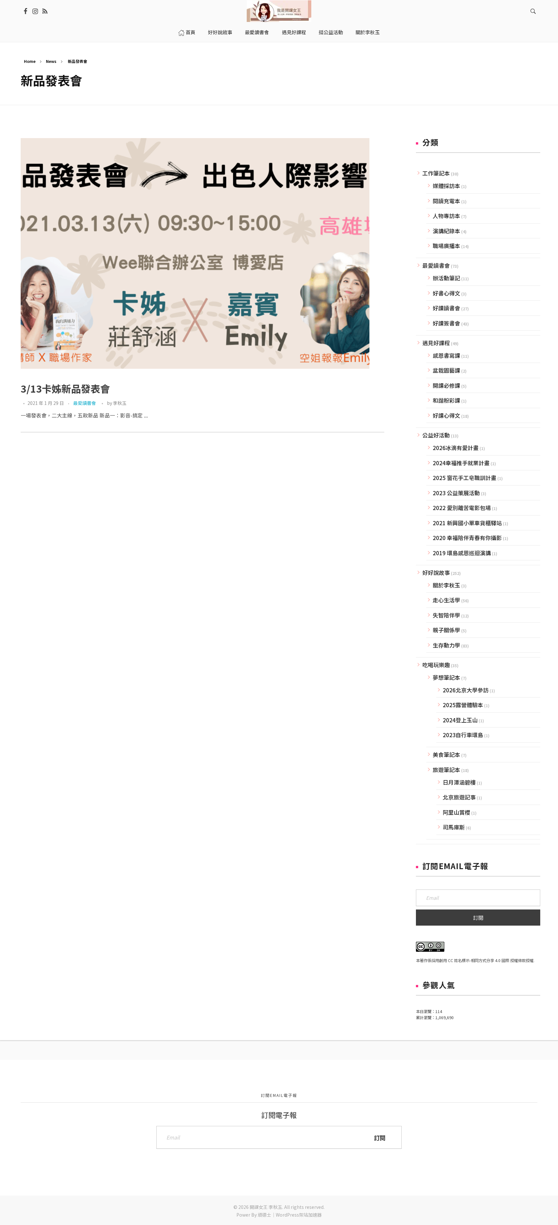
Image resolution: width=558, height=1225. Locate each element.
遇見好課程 (436, 343)
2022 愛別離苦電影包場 (462, 508)
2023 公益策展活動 (456, 493)
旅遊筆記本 (446, 770)
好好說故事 (436, 572)
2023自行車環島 (463, 735)
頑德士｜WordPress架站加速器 (290, 1214)
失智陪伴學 (446, 615)
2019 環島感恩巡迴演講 (462, 553)
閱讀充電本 (446, 201)
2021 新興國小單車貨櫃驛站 (467, 523)
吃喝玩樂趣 (436, 665)
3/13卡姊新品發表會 (65, 388)
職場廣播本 (446, 246)
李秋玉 (120, 403)
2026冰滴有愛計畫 (456, 448)
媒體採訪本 (446, 186)
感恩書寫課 (446, 355)
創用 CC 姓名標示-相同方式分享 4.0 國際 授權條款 (482, 960)
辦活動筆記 (446, 278)
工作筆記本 (436, 173)
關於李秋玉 (446, 585)
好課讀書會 (446, 308)
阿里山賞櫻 (456, 812)
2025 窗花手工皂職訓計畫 (464, 478)
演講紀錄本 (446, 231)
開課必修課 (446, 385)
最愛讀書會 (84, 403)
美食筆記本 (446, 754)
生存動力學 (446, 645)
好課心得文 (446, 415)
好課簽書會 (446, 323)
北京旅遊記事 (459, 797)
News (51, 61)
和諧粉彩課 (446, 400)
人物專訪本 (446, 216)
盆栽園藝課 (446, 370)
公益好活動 (436, 435)
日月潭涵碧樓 (459, 782)
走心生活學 (446, 600)
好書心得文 (446, 293)
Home (30, 61)
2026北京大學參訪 (466, 690)
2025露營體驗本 (463, 705)
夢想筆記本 (446, 677)
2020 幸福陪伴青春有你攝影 (467, 538)
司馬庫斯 (454, 827)
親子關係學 (446, 630)
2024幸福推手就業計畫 (461, 463)
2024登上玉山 (460, 720)
